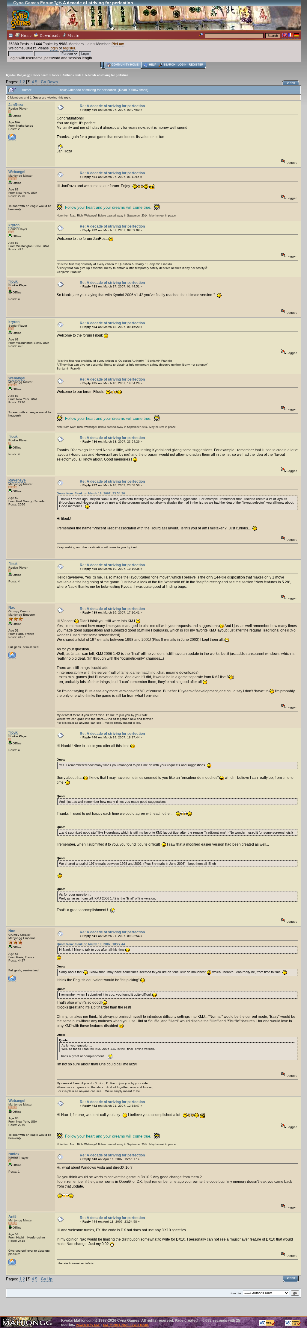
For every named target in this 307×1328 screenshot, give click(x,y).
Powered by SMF (88, 1325)
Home (26, 35)
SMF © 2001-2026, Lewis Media (126, 1325)
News (55, 75)
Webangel (16, 172)
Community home (125, 64)
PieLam (118, 44)
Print (291, 83)
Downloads (49, 35)
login (54, 48)
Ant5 (12, 1217)
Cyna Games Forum (33, 2)
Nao (11, 607)
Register (196, 64)
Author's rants (71, 75)
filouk (13, 281)
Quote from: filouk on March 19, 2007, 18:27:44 (91, 944)
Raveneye (17, 480)
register (69, 48)
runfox (13, 1154)
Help (152, 64)
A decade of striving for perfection (106, 75)
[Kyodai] (12, 656)
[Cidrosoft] (12, 1263)
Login (182, 64)
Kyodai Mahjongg (18, 75)
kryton (13, 225)
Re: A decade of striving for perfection (112, 106)
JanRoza (15, 105)
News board (41, 75)
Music (72, 35)
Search (169, 64)
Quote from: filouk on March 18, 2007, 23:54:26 (91, 493)
